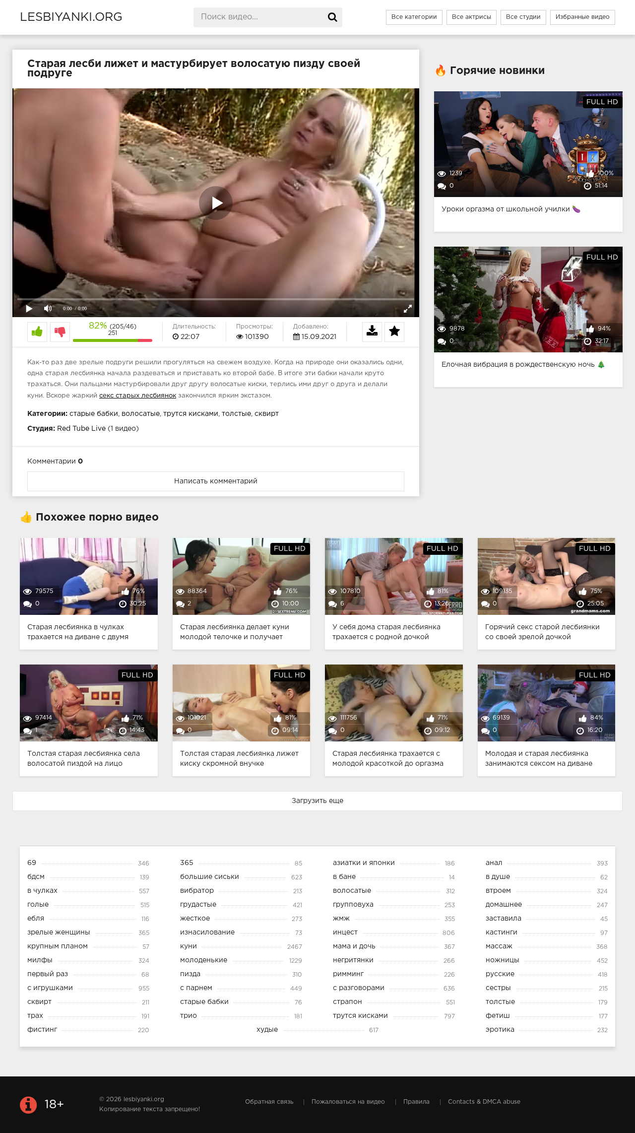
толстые (236, 414)
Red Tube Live (81, 429)
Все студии (523, 17)
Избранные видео (583, 17)
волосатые (141, 414)
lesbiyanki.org (71, 17)
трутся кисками (190, 414)
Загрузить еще (317, 801)
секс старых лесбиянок (137, 396)
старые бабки (93, 414)
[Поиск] (332, 17)
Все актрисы (471, 17)
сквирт (266, 414)
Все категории (414, 17)
